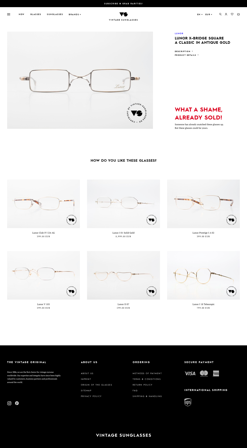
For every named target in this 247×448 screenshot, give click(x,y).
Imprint (86, 379)
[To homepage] (123, 14)
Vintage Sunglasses (123, 20)
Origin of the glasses (96, 384)
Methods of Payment (147, 373)
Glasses (35, 14)
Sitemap (86, 390)
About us (87, 373)
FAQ (135, 390)
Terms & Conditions (147, 379)
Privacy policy (91, 396)
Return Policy (143, 384)
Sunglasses (55, 14)
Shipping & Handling (147, 396)
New (22, 14)
